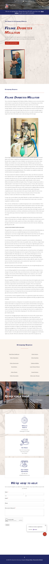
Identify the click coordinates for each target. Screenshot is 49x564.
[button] (45, 534)
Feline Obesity (14, 372)
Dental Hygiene (34, 372)
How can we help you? (10, 508)
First (6, 495)
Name (6, 492)
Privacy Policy (29, 559)
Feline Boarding (34, 357)
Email (6, 498)
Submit (7, 525)
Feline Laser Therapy (34, 375)
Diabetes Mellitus (35, 363)
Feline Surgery (35, 354)
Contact (33, 331)
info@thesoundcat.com (24, 475)
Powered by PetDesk (38, 559)
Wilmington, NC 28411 (24, 431)
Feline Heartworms (14, 363)
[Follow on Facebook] (24, 557)
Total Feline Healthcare (14, 354)
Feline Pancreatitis (14, 375)
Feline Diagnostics (14, 357)
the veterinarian (36, 255)
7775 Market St (24, 429)
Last (26, 495)
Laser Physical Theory (35, 366)
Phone (6, 503)
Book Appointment (12, 43)
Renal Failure (14, 366)
